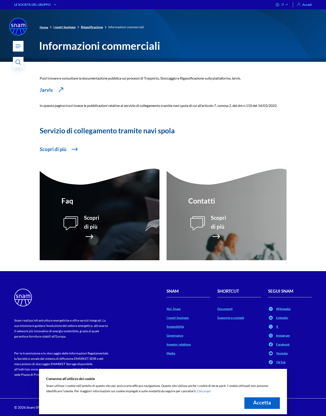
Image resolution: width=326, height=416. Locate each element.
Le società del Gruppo (32, 4)
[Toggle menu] (18, 46)
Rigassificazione (92, 27)
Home (44, 27)
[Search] (18, 62)
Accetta (262, 403)
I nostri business (64, 27)
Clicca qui (204, 391)
